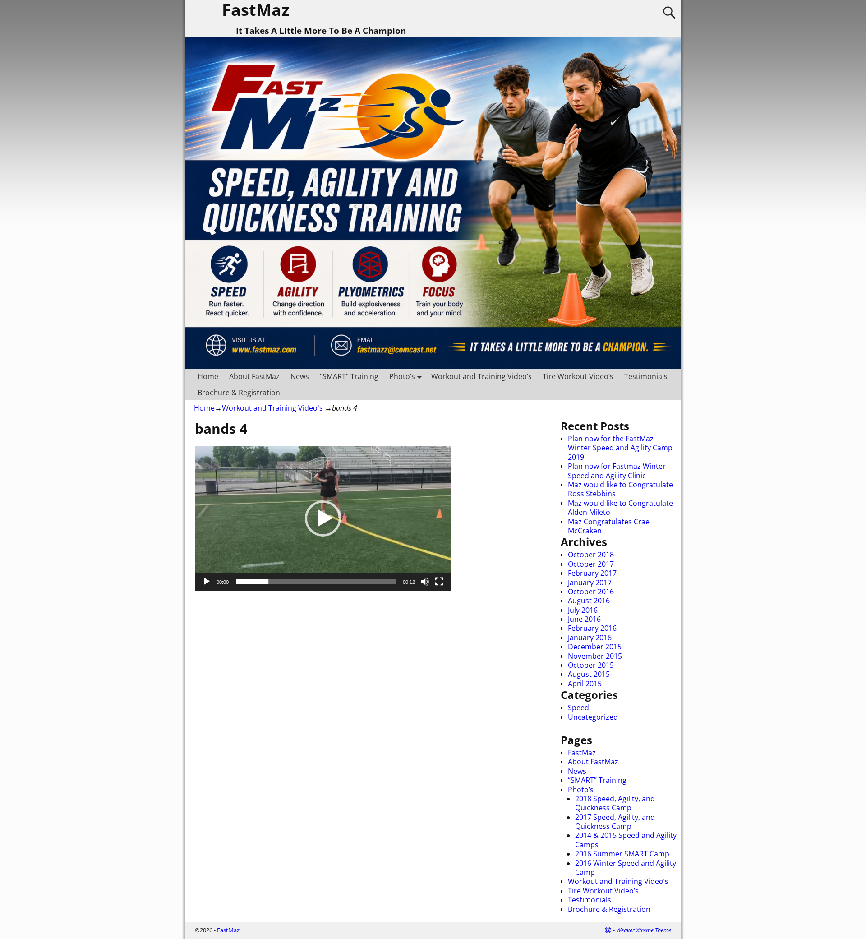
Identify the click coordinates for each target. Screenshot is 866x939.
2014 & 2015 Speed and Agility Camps (626, 839)
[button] (323, 518)
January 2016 (590, 638)
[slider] (316, 581)
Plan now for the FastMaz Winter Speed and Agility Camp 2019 (620, 448)
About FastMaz (254, 376)
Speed (578, 707)
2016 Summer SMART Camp (622, 854)
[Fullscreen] (439, 581)
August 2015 (589, 674)
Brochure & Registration (239, 393)
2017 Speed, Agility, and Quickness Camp (615, 821)
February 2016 (592, 628)
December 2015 (595, 647)
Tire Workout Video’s (578, 376)
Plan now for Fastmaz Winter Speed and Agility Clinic (617, 470)
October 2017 (591, 564)
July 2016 (583, 610)
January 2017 (590, 582)
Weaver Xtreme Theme (643, 930)
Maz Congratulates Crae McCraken (609, 526)
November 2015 (595, 656)
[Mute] (424, 581)
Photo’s (402, 376)
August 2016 (589, 601)
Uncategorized (593, 717)
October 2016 (591, 592)
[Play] (206, 581)
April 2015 (585, 684)
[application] (323, 518)
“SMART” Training (349, 376)
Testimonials (646, 376)
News (299, 376)
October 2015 (591, 665)
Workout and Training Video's (272, 408)
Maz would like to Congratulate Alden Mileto (620, 507)
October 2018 (591, 555)
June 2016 (584, 619)
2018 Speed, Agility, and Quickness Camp (615, 803)
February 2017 (592, 573)
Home (208, 376)
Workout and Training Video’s (481, 376)
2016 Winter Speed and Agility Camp (625, 867)
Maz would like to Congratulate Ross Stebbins (620, 489)
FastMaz (582, 753)
